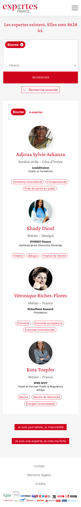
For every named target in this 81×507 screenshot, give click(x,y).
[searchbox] (40, 54)
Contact (39, 466)
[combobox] (40, 50)
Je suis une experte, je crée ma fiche (40, 441)
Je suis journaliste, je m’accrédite (40, 427)
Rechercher (40, 77)
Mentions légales (39, 475)
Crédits (40, 484)
